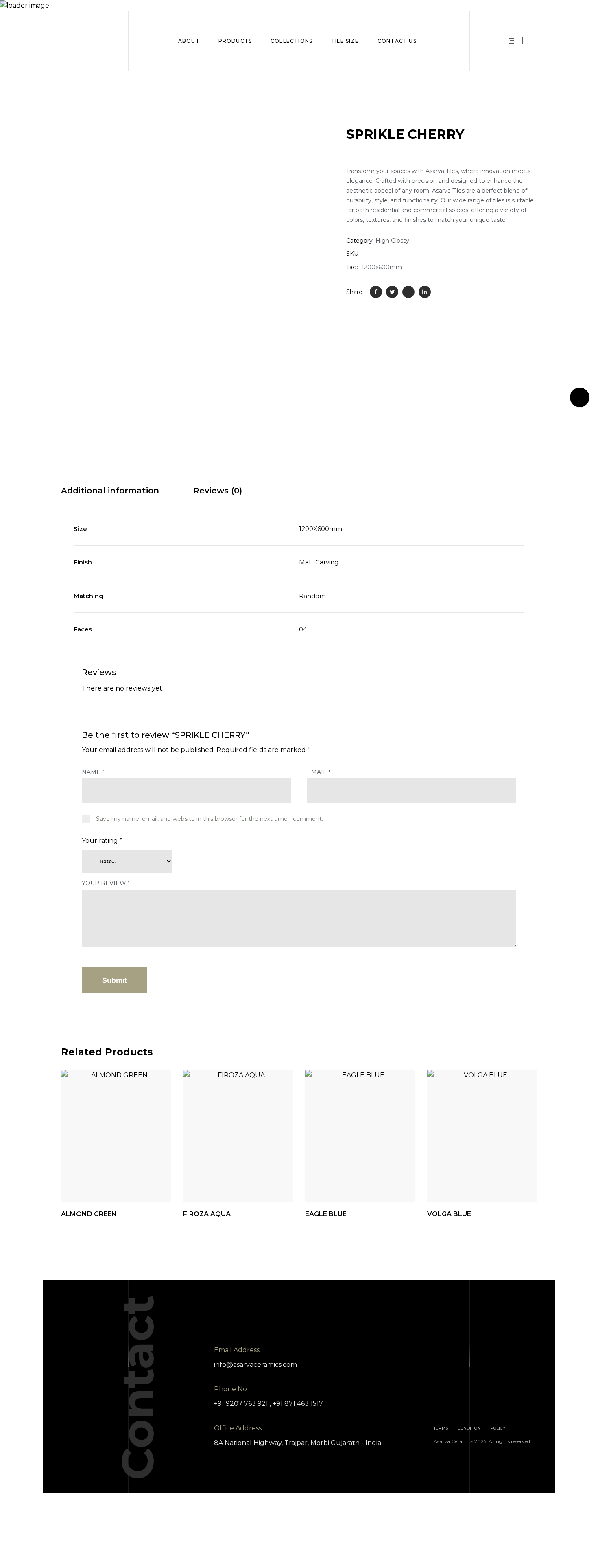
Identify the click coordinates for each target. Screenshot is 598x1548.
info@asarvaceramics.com (255, 1364)
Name (93, 772)
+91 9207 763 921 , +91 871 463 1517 (268, 1404)
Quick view (88, 1181)
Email (318, 772)
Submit (114, 980)
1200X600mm (320, 529)
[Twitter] (392, 292)
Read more (155, 1181)
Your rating (102, 840)
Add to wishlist (133, 1181)
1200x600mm (382, 267)
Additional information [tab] (110, 491)
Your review (106, 883)
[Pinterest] (408, 292)
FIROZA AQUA (207, 1214)
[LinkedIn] (425, 292)
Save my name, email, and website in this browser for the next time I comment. (209, 818)
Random (312, 596)
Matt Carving (318, 562)
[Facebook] (376, 292)
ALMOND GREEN (89, 1214)
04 (303, 629)
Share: (355, 292)
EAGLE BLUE (326, 1214)
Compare (111, 1181)
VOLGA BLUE (449, 1214)
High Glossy (392, 240)
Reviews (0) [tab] (217, 491)
